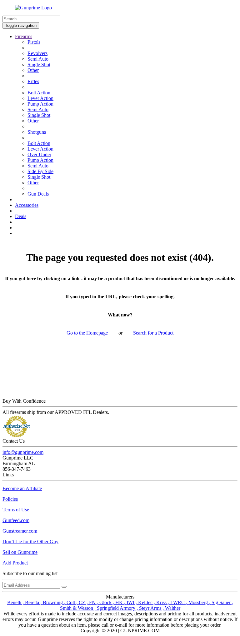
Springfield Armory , (118, 608)
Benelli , (16, 602)
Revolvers (38, 53)
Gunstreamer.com (19, 531)
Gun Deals (38, 193)
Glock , (107, 602)
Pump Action (40, 104)
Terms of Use (15, 509)
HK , (121, 602)
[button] (239, 634)
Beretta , (34, 602)
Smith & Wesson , (78, 608)
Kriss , (163, 602)
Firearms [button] (23, 36)
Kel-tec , (147, 602)
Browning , (55, 602)
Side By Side (40, 171)
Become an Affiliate (22, 488)
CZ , (84, 602)
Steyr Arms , (152, 608)
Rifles (33, 81)
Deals (20, 216)
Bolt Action (39, 92)
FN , (94, 602)
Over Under (39, 154)
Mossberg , (200, 602)
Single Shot (39, 64)
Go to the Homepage (87, 332)
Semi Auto (38, 59)
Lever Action (40, 98)
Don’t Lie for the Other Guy (30, 541)
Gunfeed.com (15, 520)
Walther (172, 608)
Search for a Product (153, 332)
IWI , (132, 602)
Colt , (73, 602)
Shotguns (37, 132)
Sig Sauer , (222, 602)
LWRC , (179, 602)
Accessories (26, 205)
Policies (10, 499)
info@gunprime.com (22, 452)
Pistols (34, 42)
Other (33, 70)
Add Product (15, 562)
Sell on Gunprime (20, 552)
